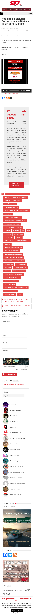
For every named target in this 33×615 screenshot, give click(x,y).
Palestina (7, 271)
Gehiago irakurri (16, 613)
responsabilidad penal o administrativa (16, 287)
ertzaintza (8, 234)
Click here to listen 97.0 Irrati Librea (14, 384)
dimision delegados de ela (12, 224)
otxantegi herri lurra (20, 267)
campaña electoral (10, 204)
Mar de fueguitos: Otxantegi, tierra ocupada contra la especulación (15, 300)
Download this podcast (10, 93)
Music (17, 590)
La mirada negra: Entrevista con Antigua (16, 305)
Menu (30, 13)
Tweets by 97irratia (9, 506)
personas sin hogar (18, 271)
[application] (16, 91)
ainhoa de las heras (11, 194)
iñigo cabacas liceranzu (12, 250)
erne (28, 230)
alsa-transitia (25, 194)
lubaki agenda (20, 261)
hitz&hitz (7, 244)
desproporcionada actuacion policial (15, 220)
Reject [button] (20, 610)
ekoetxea (7, 230)
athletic (7, 197)
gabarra (18, 237)
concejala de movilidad (11, 207)
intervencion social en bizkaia (13, 254)
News (21, 590)
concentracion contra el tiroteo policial (17, 210)
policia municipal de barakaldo (13, 274)
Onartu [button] (13, 610)
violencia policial (10, 294)
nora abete (8, 267)
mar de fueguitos (21, 264)
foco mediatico (9, 237)
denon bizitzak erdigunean (12, 217)
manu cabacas (9, 264)
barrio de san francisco (19, 197)
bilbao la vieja (17, 200)
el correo (16, 230)
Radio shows (20, 30)
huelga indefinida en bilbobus (13, 247)
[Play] (4, 91)
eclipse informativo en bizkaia (13, 227)
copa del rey (8, 214)
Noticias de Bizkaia (8, 30)
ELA (23, 230)
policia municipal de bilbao (12, 277)
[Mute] (24, 91)
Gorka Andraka (9, 240)
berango (7, 200)
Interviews (10, 590)
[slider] (28, 90)
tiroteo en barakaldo (11, 291)
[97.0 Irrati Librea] (16, 4)
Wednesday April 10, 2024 (11, 28)
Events (4, 590)
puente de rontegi (10, 284)
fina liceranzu (18, 234)
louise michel (8, 261)
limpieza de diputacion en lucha (14, 257)
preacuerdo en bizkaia (11, 281)
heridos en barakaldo (23, 240)
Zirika (19, 294)
